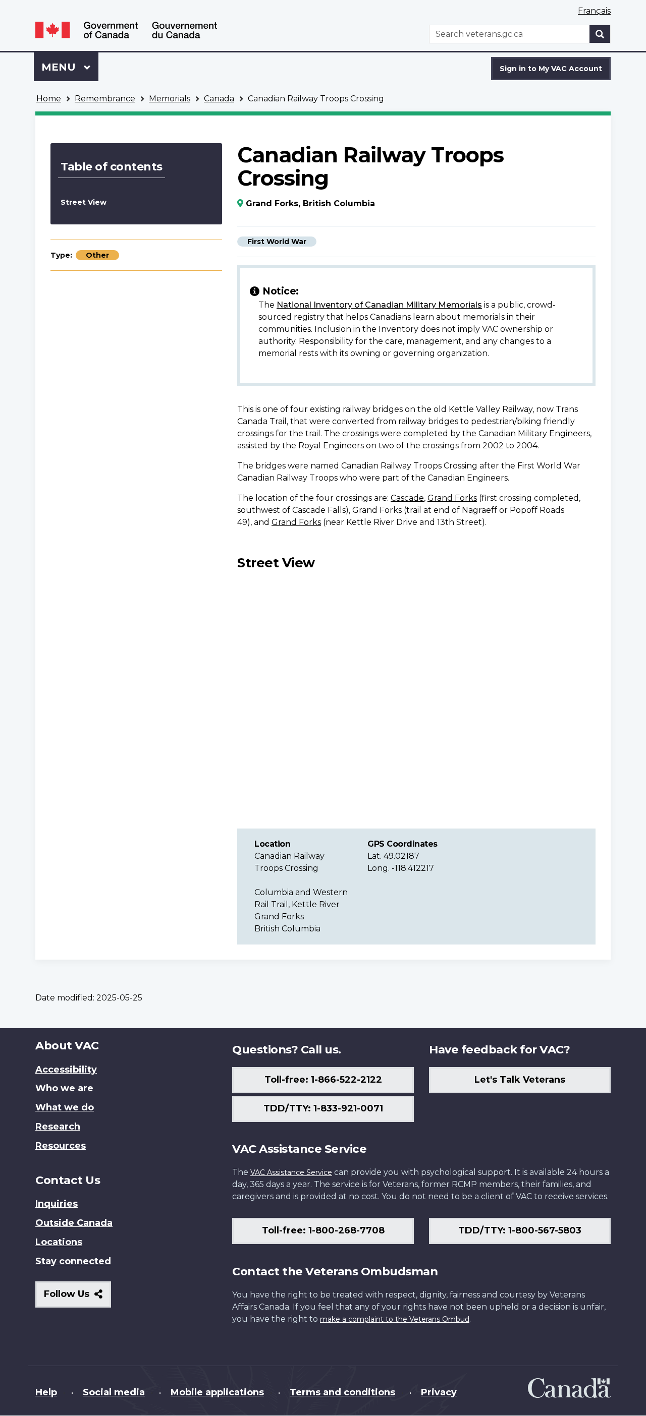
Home (48, 98)
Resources (60, 1145)
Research (57, 1126)
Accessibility (66, 1069)
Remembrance (105, 98)
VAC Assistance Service (291, 1172)
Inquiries (56, 1203)
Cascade (407, 498)
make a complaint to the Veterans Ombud (394, 1319)
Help (46, 1392)
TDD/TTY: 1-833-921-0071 (323, 1108)
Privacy (439, 1392)
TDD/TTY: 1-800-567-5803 (519, 1230)
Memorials (169, 98)
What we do (64, 1107)
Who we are (64, 1088)
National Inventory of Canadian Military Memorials (379, 305)
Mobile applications (217, 1392)
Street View (83, 202)
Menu (60, 67)
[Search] (600, 34)
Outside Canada (74, 1222)
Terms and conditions (342, 1392)
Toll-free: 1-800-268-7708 (323, 1230)
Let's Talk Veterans (519, 1079)
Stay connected (73, 1261)
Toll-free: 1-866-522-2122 (323, 1079)
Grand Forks (452, 498)
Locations (58, 1242)
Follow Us (77, 1298)
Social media (114, 1392)
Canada (219, 98)
